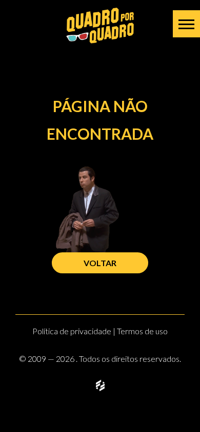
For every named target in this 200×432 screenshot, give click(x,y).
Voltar (100, 263)
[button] (186, 23)
